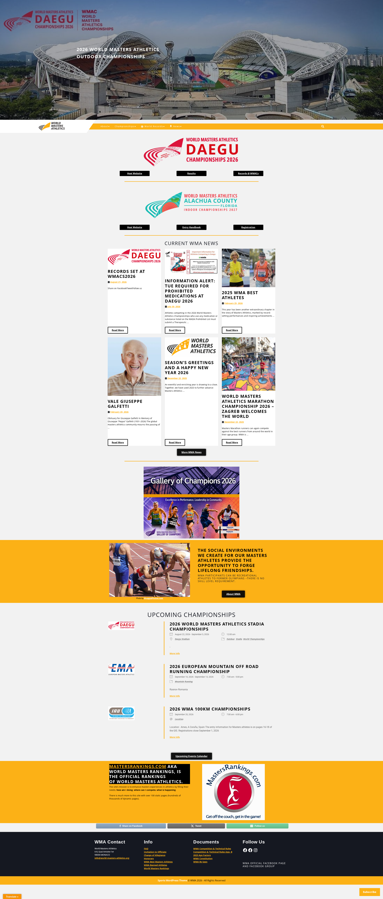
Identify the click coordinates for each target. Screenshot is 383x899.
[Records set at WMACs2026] (134, 257)
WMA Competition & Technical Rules (212, 848)
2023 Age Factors (202, 855)
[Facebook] (245, 850)
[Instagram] (255, 850)
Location (179, 719)
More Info (175, 653)
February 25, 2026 (233, 303)
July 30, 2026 (173, 306)
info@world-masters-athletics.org (112, 858)
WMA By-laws (200, 861)
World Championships (254, 639)
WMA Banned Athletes (155, 865)
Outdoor (231, 639)
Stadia (239, 639)
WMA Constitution (202, 858)
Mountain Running (184, 681)
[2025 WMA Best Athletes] (248, 267)
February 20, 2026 (119, 412)
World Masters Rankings (156, 868)
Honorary (149, 858)
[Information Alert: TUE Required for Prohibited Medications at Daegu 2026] (191, 261)
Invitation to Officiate (155, 851)
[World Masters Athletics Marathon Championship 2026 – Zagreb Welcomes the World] (248, 363)
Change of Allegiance (154, 855)
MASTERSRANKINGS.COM (137, 766)
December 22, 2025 (177, 378)
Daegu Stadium (182, 639)
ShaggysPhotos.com (153, 598)
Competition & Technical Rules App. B (212, 851)
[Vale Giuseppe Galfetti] (134, 366)
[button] (28, 60)
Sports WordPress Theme (172, 880)
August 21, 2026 (118, 282)
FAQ (146, 848)
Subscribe (369, 892)
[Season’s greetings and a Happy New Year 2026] (191, 347)
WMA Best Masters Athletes (158, 861)
